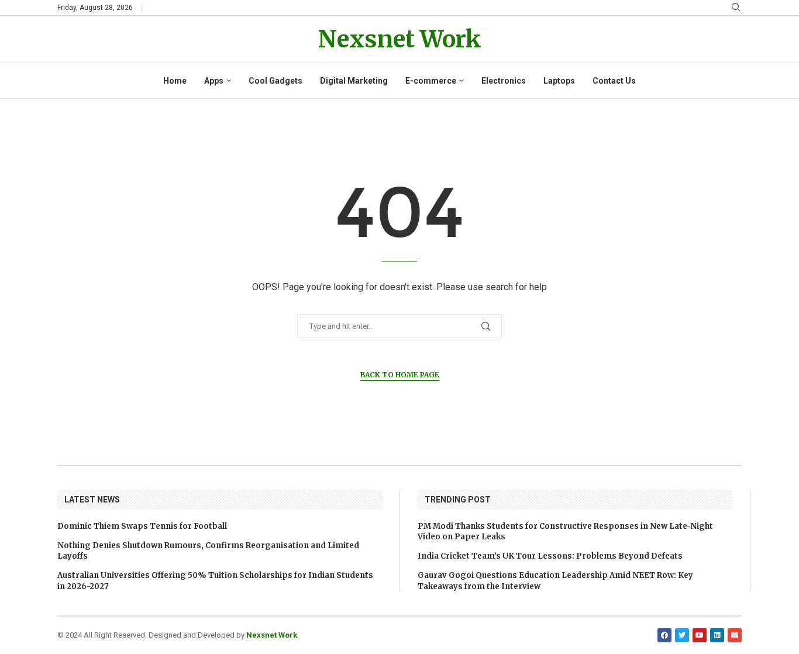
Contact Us (614, 80)
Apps (213, 80)
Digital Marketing (354, 80)
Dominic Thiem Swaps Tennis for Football (142, 526)
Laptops (559, 80)
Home (175, 80)
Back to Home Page (399, 374)
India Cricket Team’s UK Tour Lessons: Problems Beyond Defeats (550, 556)
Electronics (503, 80)
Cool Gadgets (275, 80)
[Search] (736, 7)
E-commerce (430, 80)
